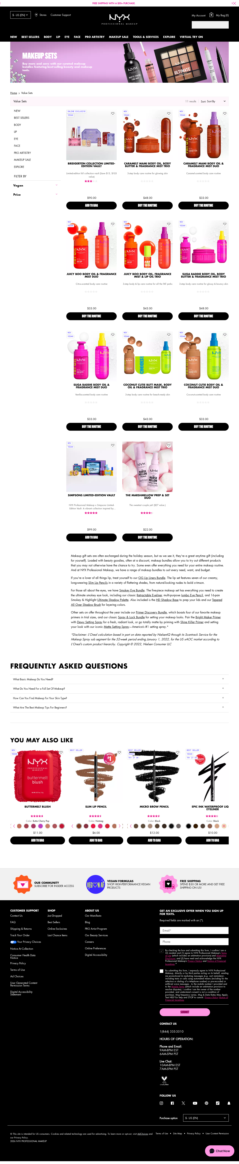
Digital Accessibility (96, 954)
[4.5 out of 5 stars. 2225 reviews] (96, 816)
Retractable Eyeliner (149, 595)
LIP (15, 131)
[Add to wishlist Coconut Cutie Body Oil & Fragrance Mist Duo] (224, 334)
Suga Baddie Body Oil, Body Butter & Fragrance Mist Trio (203, 275)
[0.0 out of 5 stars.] (147, 181)
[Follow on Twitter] (183, 1103)
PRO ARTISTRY (22, 153)
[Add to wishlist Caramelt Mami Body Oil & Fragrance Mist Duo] (224, 113)
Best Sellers (54, 922)
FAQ (12, 922)
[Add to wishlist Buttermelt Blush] (61, 752)
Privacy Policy (18, 963)
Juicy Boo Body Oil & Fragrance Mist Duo (91, 275)
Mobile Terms (177, 986)
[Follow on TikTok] (217, 1103)
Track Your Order (20, 935)
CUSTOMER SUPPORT (24, 911)
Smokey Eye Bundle (132, 590)
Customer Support (61, 15)
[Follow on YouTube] (195, 1103)
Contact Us (16, 915)
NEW (17, 111)
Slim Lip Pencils (98, 583)
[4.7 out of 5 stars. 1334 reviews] (37, 816)
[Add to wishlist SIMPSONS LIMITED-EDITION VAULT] (112, 445)
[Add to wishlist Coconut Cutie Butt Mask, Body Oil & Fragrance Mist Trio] (168, 334)
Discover (91, 142)
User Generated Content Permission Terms (23, 984)
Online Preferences (95, 948)
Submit (184, 1012)
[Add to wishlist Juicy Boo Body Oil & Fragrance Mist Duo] (112, 224)
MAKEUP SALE (22, 159)
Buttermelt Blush (37, 807)
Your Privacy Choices (29, 942)
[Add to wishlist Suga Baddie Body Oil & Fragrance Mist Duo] (112, 334)
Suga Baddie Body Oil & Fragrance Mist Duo (92, 386)
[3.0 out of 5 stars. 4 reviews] (91, 181)
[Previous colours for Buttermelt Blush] (14, 826)
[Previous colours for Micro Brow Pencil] (130, 826)
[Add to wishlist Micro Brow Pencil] (177, 752)
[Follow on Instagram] (161, 1103)
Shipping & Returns (21, 928)
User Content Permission (217, 1133)
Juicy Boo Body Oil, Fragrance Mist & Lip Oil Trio (147, 275)
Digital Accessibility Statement (21, 993)
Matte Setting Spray (116, 627)
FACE (17, 145)
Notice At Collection (21, 948)
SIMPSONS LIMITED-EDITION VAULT (91, 495)
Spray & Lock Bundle (131, 617)
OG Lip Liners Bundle (151, 578)
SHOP (51, 911)
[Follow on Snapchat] (229, 1103)
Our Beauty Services (96, 935)
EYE (16, 139)
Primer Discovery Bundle (151, 612)
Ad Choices (17, 976)
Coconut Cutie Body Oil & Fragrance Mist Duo (203, 386)
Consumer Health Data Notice (22, 956)
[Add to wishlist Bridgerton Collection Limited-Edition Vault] (112, 113)
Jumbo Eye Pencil (192, 595)
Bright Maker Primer (208, 617)
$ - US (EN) (18, 15)
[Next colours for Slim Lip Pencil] (119, 826)
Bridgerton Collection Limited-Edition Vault (91, 165)
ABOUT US (92, 911)
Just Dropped (55, 915)
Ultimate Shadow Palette (112, 600)
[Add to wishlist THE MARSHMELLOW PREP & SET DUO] (168, 445)
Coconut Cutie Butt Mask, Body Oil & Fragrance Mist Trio (147, 386)
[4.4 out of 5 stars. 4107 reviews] (213, 816)
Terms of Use (17, 969)
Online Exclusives (57, 928)
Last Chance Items (57, 935)
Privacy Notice (195, 961)
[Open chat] (219, 1151)
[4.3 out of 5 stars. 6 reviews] (147, 513)
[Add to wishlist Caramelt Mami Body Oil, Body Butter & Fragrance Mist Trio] (168, 113)
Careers (89, 941)
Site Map (177, 1133)
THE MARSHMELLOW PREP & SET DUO (147, 496)
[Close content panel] (234, 3)
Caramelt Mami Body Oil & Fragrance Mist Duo (203, 165)
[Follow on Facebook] (172, 1103)
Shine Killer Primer (192, 622)
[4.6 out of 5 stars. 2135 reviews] (154, 816)
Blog (87, 922)
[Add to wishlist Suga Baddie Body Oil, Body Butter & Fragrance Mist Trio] (224, 224)
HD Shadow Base (167, 600)
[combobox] (206, 25)
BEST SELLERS (21, 117)
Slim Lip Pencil (96, 807)
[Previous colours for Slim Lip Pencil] (72, 826)
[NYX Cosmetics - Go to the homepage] (119, 19)
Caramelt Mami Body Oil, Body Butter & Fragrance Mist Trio (147, 165)
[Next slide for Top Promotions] (232, 3)
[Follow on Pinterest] (206, 1103)
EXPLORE (19, 167)
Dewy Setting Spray (89, 622)
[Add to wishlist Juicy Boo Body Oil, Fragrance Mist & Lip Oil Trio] (168, 224)
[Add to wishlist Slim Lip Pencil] (119, 752)
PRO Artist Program (96, 928)
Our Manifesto (93, 915)
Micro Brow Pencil (154, 807)
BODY (17, 125)
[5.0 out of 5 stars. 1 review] (91, 513)
